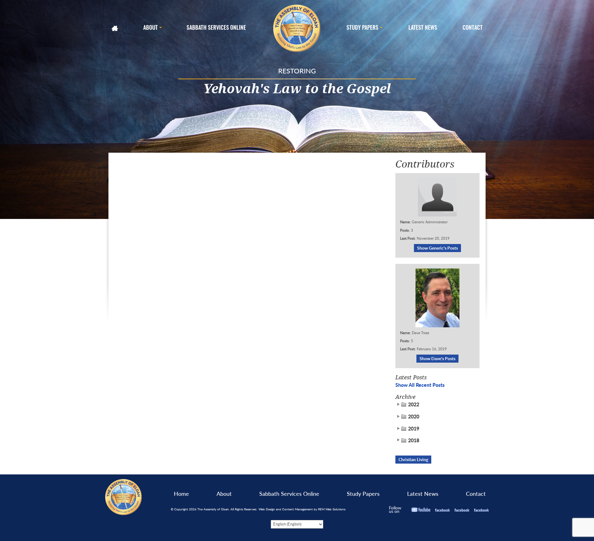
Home (181, 493)
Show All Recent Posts (420, 385)
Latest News (422, 493)
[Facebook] (442, 509)
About (224, 493)
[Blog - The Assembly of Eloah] (123, 496)
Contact (476, 493)
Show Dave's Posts (437, 358)
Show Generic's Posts (437, 248)
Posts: (405, 230)
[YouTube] (420, 509)
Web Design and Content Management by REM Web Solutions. (302, 509)
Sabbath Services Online (289, 493)
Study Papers (363, 493)
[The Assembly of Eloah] (297, 28)
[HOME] (115, 28)
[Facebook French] (461, 509)
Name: (405, 222)
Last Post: (407, 238)
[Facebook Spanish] (481, 509)
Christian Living (413, 459)
